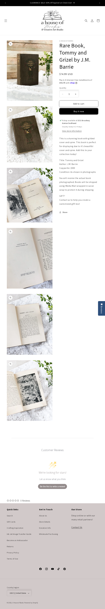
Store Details (44, 522)
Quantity (62, 88)
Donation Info (45, 528)
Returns (10, 546)
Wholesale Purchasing (48, 534)
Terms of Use (12, 559)
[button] (6, 21)
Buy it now (79, 111)
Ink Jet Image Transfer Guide (19, 534)
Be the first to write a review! (52, 486)
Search (10, 515)
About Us (43, 515)
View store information (72, 131)
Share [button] (64, 212)
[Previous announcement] (5, 3)
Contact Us (76, 527)
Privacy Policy (13, 552)
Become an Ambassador (17, 540)
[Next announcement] (100, 3)
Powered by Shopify (31, 603)
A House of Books (18, 603)
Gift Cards (11, 522)
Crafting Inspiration (15, 528)
